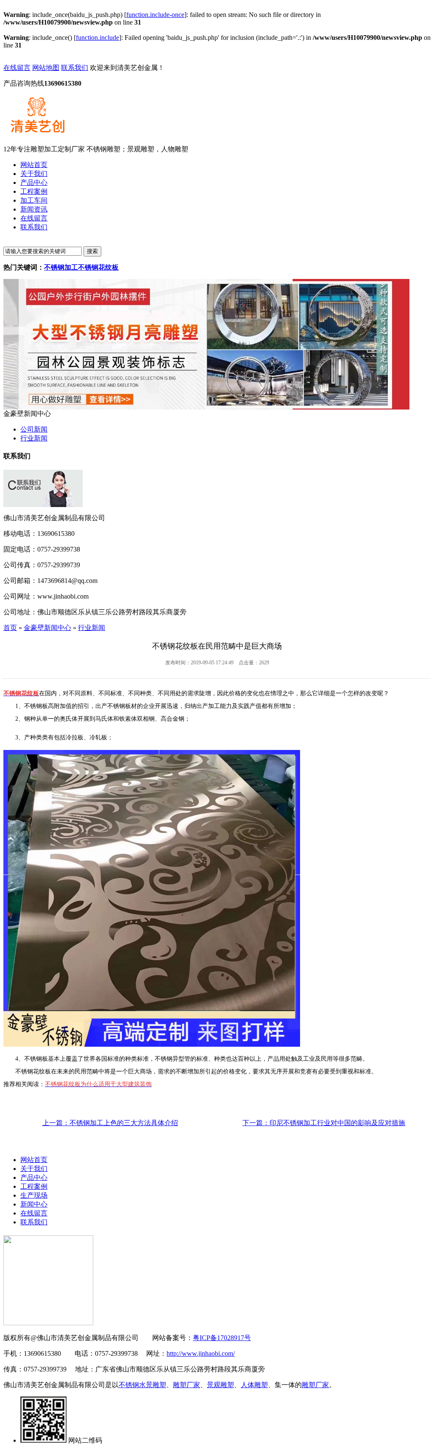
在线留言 (17, 67)
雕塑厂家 (186, 1384)
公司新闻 (33, 429)
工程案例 (33, 1186)
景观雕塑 (220, 1384)
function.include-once (155, 14)
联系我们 (74, 67)
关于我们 (33, 1168)
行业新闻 (33, 438)
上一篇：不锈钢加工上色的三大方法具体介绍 (110, 1122)
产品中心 (33, 1177)
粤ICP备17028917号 (222, 1337)
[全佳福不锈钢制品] (206, 407)
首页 (10, 627)
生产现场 (33, 1195)
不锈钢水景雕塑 (142, 1384)
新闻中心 (33, 1204)
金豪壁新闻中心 (47, 627)
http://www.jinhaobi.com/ (201, 1353)
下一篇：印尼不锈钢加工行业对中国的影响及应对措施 (323, 1122)
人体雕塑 (254, 1384)
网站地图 (45, 67)
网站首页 (33, 1159)
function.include (97, 37)
